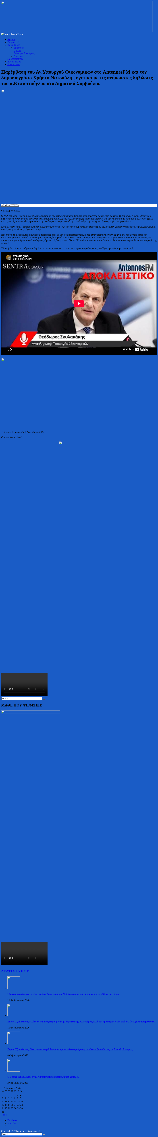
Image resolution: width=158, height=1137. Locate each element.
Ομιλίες (17, 50)
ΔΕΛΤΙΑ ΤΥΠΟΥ (10, 205)
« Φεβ (4, 1115)
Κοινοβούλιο (13, 45)
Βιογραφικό (13, 42)
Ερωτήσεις (19, 47)
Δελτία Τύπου (14, 61)
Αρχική (11, 39)
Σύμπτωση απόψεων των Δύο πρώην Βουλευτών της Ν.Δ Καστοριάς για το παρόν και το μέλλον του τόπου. (63, 994)
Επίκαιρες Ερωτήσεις (24, 53)
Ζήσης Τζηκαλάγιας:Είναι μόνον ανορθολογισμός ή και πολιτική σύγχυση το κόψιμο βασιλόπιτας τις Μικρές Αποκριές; (70, 1049)
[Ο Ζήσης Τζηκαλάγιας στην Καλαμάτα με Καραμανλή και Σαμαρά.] (13, 1070)
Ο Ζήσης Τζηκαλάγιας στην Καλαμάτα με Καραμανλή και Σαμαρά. (43, 1076)
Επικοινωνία (13, 64)
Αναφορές (18, 56)
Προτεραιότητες (15, 59)
